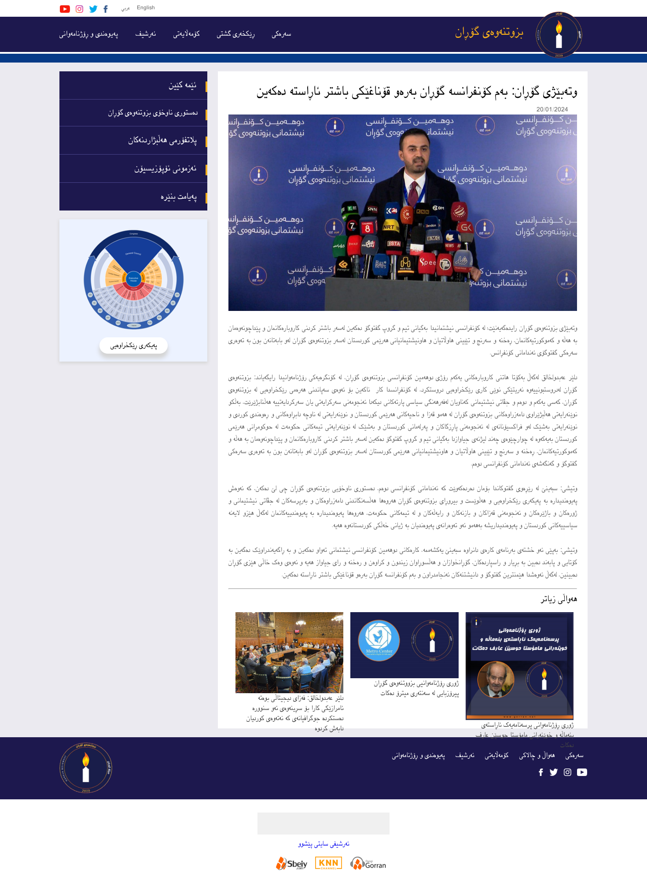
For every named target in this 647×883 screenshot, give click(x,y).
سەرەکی (281, 34)
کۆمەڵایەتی (186, 34)
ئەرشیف (146, 34)
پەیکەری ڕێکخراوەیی (133, 345)
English (146, 8)
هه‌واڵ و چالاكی (537, 755)
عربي (125, 8)
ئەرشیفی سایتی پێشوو (323, 844)
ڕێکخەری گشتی (235, 34)
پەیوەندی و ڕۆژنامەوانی (88, 34)
